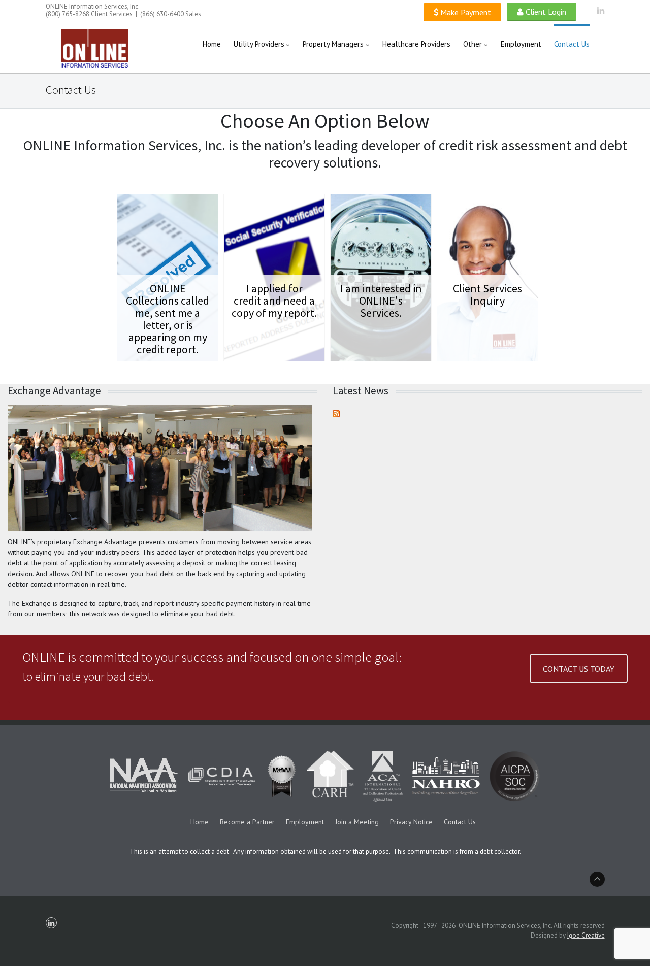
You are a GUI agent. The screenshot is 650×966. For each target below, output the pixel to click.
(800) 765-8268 (67, 14)
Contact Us (460, 821)
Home (199, 821)
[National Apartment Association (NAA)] (145, 776)
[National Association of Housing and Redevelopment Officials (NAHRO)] (446, 776)
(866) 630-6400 (162, 14)
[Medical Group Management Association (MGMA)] (283, 776)
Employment (305, 821)
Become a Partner (247, 821)
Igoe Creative (586, 935)
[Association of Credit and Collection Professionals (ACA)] (383, 776)
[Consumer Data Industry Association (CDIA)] (223, 776)
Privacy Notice (411, 821)
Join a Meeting (357, 821)
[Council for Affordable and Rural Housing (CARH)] (331, 776)
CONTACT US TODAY (578, 668)
